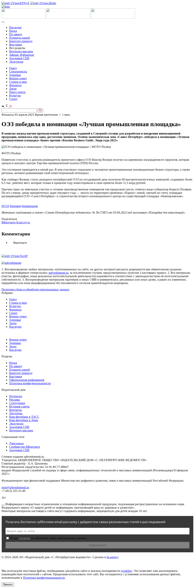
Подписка (15, 396)
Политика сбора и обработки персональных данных (35, 289)
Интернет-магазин (21, 51)
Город (13, 68)
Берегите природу (21, 41)
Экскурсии (16, 61)
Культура (15, 95)
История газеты (19, 406)
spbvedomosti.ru (58, 272)
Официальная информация (26, 379)
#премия (15, 206)
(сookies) (126, 570)
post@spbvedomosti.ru (15, 487)
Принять (8, 584)
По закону (15, 34)
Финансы (15, 85)
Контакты (15, 410)
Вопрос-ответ (18, 78)
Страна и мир (18, 81)
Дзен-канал (16, 443)
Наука (13, 30)
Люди (13, 88)
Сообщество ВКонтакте (24, 446)
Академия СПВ (19, 58)
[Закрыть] (3, 505)
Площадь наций (19, 37)
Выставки (15, 44)
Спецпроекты (18, 71)
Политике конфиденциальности (44, 577)
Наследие (15, 27)
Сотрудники (17, 403)
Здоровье (15, 75)
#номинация (30, 206)
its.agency (113, 557)
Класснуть (23, 222)
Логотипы (15, 413)
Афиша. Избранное (21, 54)
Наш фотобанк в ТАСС (24, 416)
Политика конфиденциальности (30, 383)
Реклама (14, 399)
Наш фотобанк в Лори (23, 420)
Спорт (13, 99)
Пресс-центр (17, 92)
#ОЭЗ (5, 206)
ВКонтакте (9, 222)
